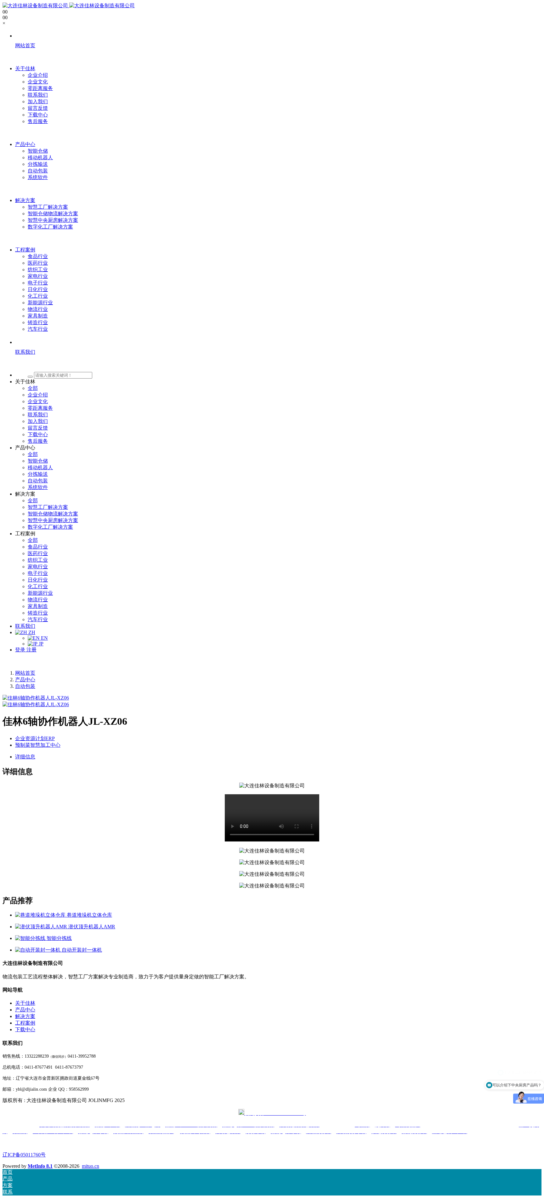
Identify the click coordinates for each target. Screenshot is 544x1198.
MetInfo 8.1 (40, 1166)
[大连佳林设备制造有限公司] (69, 5)
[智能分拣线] (31, 938)
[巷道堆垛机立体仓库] (41, 915)
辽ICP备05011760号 (24, 1154)
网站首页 (25, 673)
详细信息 (25, 756)
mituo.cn (90, 1166)
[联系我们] (278, 364)
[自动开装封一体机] (38, 950)
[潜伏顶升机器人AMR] (41, 926)
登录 (20, 649)
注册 (31, 649)
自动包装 (25, 686)
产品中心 (25, 679)
